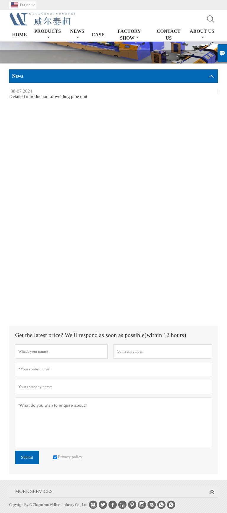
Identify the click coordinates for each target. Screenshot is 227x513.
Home (19, 34)
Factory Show (129, 34)
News (77, 31)
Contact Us (169, 34)
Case (98, 34)
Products (47, 31)
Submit (27, 457)
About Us (202, 31)
